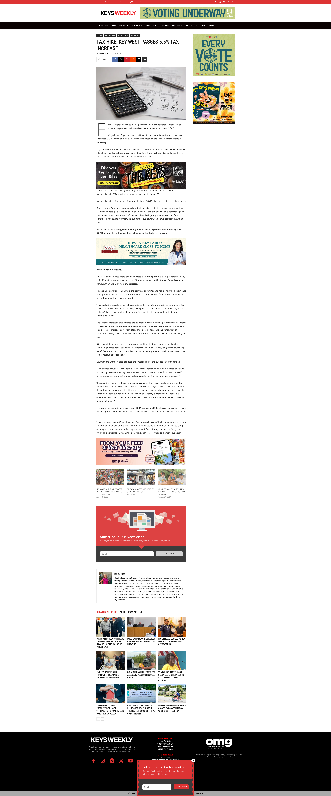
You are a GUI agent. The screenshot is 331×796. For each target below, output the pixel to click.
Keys (114, 26)
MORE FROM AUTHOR (131, 611)
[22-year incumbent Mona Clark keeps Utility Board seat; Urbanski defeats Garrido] (172, 660)
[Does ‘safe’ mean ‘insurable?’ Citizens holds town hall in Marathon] (141, 627)
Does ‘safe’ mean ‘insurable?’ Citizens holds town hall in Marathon (141, 642)
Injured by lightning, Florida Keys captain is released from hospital (108, 675)
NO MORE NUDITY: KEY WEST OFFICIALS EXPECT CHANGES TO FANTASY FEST (109, 491)
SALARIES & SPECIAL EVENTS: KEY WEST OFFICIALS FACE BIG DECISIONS (171, 491)
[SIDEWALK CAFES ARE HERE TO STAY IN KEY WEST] (141, 477)
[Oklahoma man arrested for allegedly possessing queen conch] (141, 660)
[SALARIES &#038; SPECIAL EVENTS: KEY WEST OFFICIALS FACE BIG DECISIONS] (172, 477)
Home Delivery (120, 2)
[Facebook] (215, 2)
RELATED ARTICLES (106, 611)
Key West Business (122, 35)
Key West (122, 26)
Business (99, 35)
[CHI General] (141, 251)
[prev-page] (98, 719)
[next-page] (102, 719)
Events (211, 26)
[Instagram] (220, 2)
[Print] (144, 59)
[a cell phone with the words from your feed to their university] (141, 451)
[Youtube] (233, 2)
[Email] (138, 59)
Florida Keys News (110, 35)
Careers (142, 2)
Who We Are (108, 2)
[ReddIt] (133, 59)
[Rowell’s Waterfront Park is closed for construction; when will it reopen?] (172, 693)
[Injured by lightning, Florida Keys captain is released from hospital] (110, 660)
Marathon (136, 26)
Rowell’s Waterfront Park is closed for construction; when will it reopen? (172, 708)
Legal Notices (132, 2)
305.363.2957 (165, 757)
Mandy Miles (104, 53)
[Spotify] (224, 2)
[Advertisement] (214, 145)
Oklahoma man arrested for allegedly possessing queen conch (141, 675)
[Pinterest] (127, 59)
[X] (228, 2)
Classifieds (164, 26)
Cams (203, 26)
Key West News (134, 35)
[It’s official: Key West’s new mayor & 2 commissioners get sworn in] (172, 627)
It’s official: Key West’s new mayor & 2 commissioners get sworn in (171, 642)
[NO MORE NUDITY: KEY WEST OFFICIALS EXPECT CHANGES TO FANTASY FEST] (110, 477)
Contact (99, 2)
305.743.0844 (165, 741)
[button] (212, 2)
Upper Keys (150, 26)
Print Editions (191, 26)
